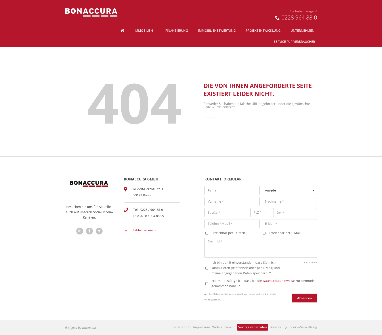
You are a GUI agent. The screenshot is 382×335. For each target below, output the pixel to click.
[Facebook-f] (89, 231)
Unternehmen (302, 30)
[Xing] (99, 231)
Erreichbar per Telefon (228, 233)
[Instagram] (79, 231)
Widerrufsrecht (223, 327)
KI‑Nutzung (278, 327)
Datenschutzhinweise (279, 281)
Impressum (201, 327)
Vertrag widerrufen (252, 327)
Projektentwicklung (263, 30)
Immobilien (143, 30)
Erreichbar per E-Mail (285, 233)
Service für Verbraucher (294, 41)
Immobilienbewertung (217, 30)
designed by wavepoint (80, 327)
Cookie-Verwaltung (303, 327)
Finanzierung (176, 30)
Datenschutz (181, 327)
